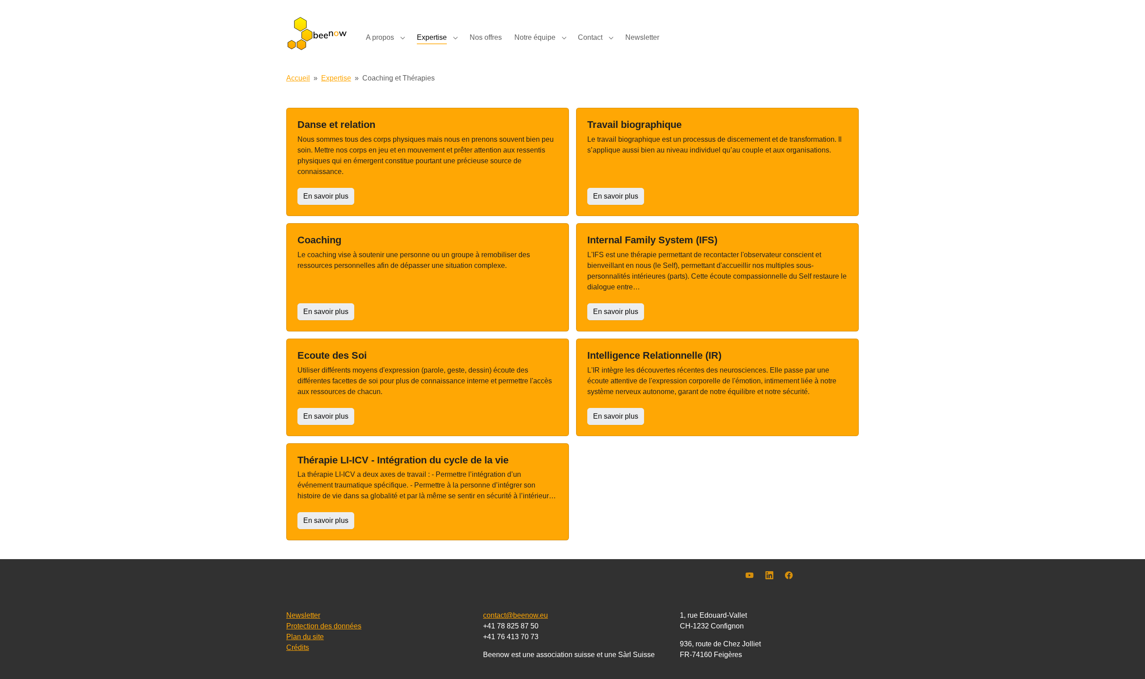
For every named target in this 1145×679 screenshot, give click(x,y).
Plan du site (305, 637)
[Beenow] (317, 33)
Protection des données (323, 626)
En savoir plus (325, 196)
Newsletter (303, 615)
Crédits (297, 647)
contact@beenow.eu (515, 615)
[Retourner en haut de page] (1125, 659)
